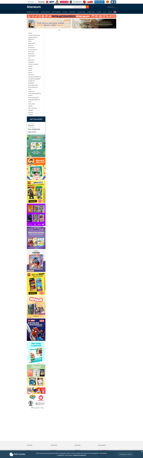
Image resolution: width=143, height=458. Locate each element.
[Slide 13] (77, 30)
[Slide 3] (60, 30)
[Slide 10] (72, 30)
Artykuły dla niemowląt (34, 35)
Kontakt (110, 12)
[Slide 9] (70, 30)
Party (29, 89)
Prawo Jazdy (31, 104)
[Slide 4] (62, 30)
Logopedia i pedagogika (34, 79)
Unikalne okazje (91, 12)
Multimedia (31, 83)
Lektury (30, 72)
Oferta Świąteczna (33, 87)
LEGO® (30, 70)
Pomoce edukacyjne (33, 97)
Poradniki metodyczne (34, 99)
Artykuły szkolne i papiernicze (32, 38)
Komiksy (30, 68)
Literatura (31, 74)
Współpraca (77, 450)
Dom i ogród (31, 51)
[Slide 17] (83, 30)
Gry (29, 58)
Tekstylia (30, 110)
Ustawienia (53, 450)
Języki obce (31, 60)
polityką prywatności (79, 455)
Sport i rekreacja (32, 108)
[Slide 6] (65, 30)
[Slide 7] (67, 30)
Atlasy (29, 41)
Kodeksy (30, 66)
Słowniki (30, 106)
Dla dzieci (30, 45)
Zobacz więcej (32, 132)
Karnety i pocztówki (33, 64)
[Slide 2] (59, 30)
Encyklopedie (31, 56)
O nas (104, 12)
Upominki (30, 112)
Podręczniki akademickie (34, 93)
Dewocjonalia (31, 43)
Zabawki (30, 114)
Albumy (30, 33)
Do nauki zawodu (32, 49)
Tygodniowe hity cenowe (33, 12)
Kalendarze (31, 62)
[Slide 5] (64, 30)
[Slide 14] (78, 30)
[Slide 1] (57, 30)
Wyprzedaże (72, 12)
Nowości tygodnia (56, 12)
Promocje (65, 12)
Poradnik (99, 12)
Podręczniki (31, 91)
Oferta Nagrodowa (33, 85)
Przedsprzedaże (81, 12)
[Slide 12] (75, 30)
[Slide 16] (82, 30)
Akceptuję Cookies (125, 454)
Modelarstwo (31, 81)
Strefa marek (31, 2)
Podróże (30, 95)
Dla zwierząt (31, 47)
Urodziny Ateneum (45, 12)
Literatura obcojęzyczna (34, 77)
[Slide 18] (85, 30)
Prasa (29, 102)
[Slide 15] (80, 30)
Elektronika (31, 54)
